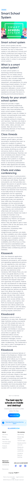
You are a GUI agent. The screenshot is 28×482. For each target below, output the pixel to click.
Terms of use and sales (9, 477)
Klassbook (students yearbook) (20, 449)
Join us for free (14, 415)
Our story (5, 434)
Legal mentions (20, 477)
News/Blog (5, 439)
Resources (5, 469)
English (16, 472)
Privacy (4, 437)
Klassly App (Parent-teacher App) (21, 438)
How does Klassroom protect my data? (14, 422)
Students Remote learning (20, 455)
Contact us (5, 465)
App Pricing (21, 434)
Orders (13, 478)
